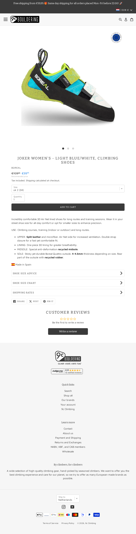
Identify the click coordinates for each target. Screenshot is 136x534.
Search (68, 390)
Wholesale (68, 451)
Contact (68, 428)
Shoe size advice (25, 273)
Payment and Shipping (68, 437)
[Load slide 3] (73, 148)
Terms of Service (50, 523)
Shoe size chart (24, 283)
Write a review (68, 331)
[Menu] (6, 19)
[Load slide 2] (68, 148)
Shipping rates (23, 292)
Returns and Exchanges (68, 442)
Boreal (16, 167)
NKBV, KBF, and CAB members (68, 446)
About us (68, 433)
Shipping (30, 180)
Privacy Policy (68, 523)
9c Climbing (68, 409)
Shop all (68, 395)
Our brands (68, 400)
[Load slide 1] (63, 148)
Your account (68, 404)
